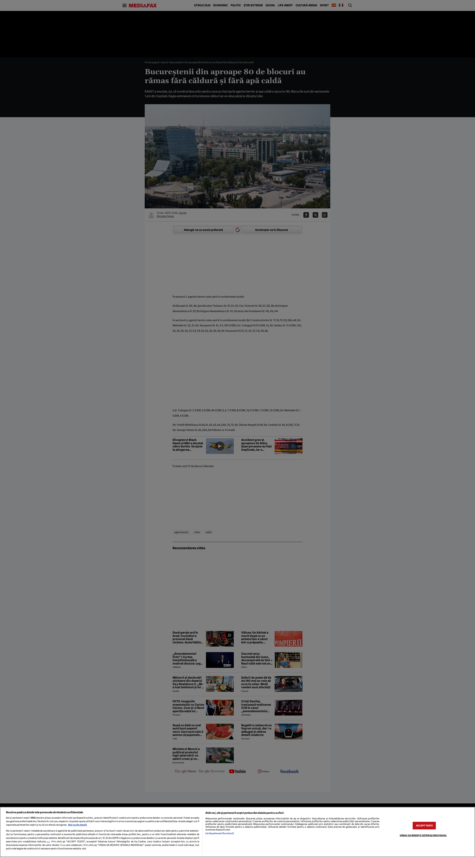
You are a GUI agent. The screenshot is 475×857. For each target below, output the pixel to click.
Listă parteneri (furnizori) (219, 833)
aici (48, 841)
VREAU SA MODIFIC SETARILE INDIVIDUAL (423, 835)
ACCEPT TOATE (424, 825)
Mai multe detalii (77, 824)
